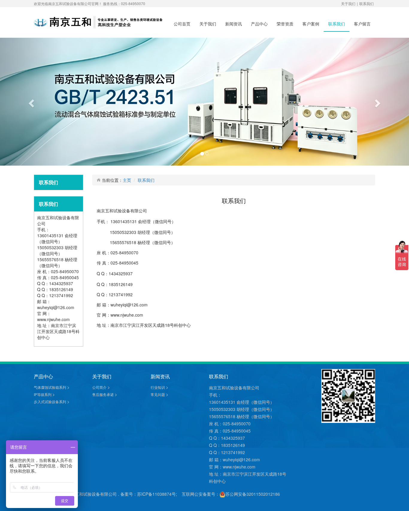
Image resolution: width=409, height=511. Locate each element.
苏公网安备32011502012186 (252, 494)
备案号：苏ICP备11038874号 (148, 494)
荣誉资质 (285, 24)
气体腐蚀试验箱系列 (50, 387)
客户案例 (310, 24)
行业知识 (158, 387)
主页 (127, 180)
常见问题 (158, 394)
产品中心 (259, 24)
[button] (30, 102)
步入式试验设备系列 (50, 401)
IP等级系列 (43, 394)
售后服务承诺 (103, 394)
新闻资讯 (233, 24)
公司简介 (99, 387)
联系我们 (366, 3)
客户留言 (362, 24)
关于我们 (348, 3)
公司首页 (182, 24)
